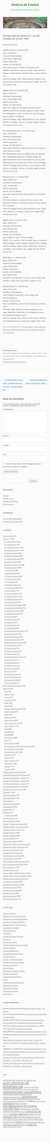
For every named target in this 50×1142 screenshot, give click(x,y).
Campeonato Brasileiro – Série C (14, 784)
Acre (6, 691)
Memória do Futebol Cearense (14, 971)
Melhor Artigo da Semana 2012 (14, 879)
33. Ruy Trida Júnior (11, 634)
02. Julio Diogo (9, 545)
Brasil (5, 689)
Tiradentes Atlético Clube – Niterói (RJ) (28, 1040)
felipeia (31, 1101)
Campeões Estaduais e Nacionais (14, 775)
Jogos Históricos (8, 867)
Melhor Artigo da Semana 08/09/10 (15, 876)
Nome (6, 436)
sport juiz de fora (26, 1119)
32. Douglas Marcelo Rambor (14, 631)
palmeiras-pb (33, 1111)
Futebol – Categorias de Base (13, 824)
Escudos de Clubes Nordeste (13, 936)
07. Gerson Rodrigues (12, 559)
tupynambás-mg (37, 1122)
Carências (6, 792)
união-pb (31, 1124)
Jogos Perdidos (8, 968)
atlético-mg (31, 1080)
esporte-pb (22, 1099)
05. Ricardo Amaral (11, 553)
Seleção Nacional (9, 893)
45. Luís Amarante (10, 668)
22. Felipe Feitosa (10, 602)
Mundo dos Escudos (10, 974)
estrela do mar (22, 1101)
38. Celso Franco (10, 648)
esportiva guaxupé (9, 1101)
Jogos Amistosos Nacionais (15, 330)
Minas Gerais (9, 726)
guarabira (8, 1103)
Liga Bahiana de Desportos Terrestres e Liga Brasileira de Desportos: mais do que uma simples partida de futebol (24, 1034)
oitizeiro (23, 1112)
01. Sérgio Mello (10, 542)
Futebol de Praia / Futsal (11, 830)
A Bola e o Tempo (9, 913)
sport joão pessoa (10, 1119)
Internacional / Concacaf (11, 853)
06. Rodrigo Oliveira (11, 556)
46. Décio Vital (9, 671)
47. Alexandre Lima (11, 674)
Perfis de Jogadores (10, 887)
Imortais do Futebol (10, 965)
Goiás (6, 715)
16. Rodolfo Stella (10, 585)
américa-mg (9, 1080)
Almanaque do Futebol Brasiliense (15, 919)
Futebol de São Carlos (11, 951)
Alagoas (7, 694)
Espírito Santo (9, 712)
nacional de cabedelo (29, 1109)
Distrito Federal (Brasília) (13, 709)
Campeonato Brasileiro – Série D (14, 787)
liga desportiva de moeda (20, 1106)
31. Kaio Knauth (10, 628)
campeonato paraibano (22, 1091)
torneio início (9, 1122)
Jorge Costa (10, 332)
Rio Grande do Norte (11, 749)
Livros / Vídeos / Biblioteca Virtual (15, 873)
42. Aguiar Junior (10, 660)
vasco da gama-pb (9, 1127)
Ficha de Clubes (8, 818)
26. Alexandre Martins (12, 614)
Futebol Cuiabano (9, 948)
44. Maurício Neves (11, 666)
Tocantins (7, 769)
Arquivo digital (8, 536)
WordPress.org (8, 504)
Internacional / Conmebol (12, 856)
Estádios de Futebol (10, 942)
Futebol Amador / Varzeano (13, 827)
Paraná (6, 735)
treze (19, 1122)
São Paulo (8, 763)
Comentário (8, 409)
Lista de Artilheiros (9, 870)
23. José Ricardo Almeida (13, 605)
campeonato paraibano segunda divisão (17, 1094)
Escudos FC (7, 939)
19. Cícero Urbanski (11, 593)
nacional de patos (11, 1111)
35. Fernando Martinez (12, 640)
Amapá (6, 697)
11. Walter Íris (9, 570)
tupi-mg (26, 1122)
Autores (6, 539)
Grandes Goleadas (9, 836)
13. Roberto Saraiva (11, 576)
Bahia (6, 703)
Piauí (6, 740)
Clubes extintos (10, 1099)
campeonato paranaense (12, 1097)
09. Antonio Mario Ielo (12, 565)
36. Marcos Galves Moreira (13, 642)
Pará (6, 729)
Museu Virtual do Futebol (12, 977)
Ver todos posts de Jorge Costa (15, 362)
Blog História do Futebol (11, 686)
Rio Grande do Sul (10, 752)
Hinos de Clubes (9, 838)
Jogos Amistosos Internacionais (14, 861)
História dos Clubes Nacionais (13, 847)
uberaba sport (18, 1124)
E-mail (6, 445)
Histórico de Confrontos (11, 850)
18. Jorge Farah (9, 591)
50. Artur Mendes (10, 683)
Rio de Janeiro (9, 743)
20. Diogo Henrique (11, 596)
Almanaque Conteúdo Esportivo (14, 916)
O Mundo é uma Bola (10, 882)
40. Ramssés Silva (10, 654)
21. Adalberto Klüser (11, 599)
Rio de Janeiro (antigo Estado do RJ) (16, 746)
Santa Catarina (9, 761)
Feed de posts (8, 498)
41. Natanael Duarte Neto (13, 657)
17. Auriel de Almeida (11, 588)
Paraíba (7, 732)
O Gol (5, 980)
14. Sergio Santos (10, 579)
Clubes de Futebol (9, 795)
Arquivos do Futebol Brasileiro (14, 922)
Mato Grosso (9, 720)
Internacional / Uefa (10, 859)
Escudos (6, 810)
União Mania (7, 994)
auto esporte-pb (16, 1083)
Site (4, 454)
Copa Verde (7, 801)
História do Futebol (25, 5)
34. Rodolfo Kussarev (11, 637)
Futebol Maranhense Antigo (13, 954)
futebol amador (40, 1101)
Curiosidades (7, 807)
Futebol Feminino (9, 833)
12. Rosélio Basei (10, 573)
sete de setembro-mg (29, 1117)
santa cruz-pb (34, 1114)
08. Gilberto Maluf (10, 562)
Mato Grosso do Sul (11, 723)
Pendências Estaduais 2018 (12, 885)
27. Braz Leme (9, 617)
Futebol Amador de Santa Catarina (15, 945)
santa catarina (19, 1114)
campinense (29, 1097)
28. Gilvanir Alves (10, 619)
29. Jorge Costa (27, 327)
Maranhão (8, 717)
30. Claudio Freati (10, 625)
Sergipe (7, 766)
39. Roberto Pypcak (11, 651)
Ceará (6, 706)
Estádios (6, 812)
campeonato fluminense (31, 1087)
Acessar (5, 496)
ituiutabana (23, 1104)
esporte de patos (34, 1099)
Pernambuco (9, 738)
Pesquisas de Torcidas (11, 890)
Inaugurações (9, 815)
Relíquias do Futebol (10, 985)
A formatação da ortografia (12, 521)
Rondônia (7, 755)
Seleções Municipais (10, 899)
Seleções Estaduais (9, 896)
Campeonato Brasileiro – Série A (14, 778)
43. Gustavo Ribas (10, 663)
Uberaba (7, 1124)
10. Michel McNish (10, 568)
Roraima (7, 758)
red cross (6, 1114)
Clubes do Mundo (9, 931)
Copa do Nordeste (9, 798)
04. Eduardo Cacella (11, 550)
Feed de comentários (10, 501)
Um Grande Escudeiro (11, 991)
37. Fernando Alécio (11, 645)
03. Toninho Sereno (11, 547)
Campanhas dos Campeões (13, 772)
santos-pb (10, 1117)
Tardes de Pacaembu (10, 988)
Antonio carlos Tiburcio (11, 1057)
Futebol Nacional (9, 957)
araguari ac (21, 1080)
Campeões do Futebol (11, 928)
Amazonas (8, 700)
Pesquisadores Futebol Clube (13, 982)
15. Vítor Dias (9, 582)
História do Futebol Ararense (13, 962)
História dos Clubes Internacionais (15, 844)
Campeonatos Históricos (12, 789)
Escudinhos (7, 933)
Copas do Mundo (9, 804)
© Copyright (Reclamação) (12, 519)
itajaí (16, 1103)
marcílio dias (11, 1109)
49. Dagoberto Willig (11, 680)
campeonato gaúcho (12, 1089)
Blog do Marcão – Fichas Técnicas (15, 925)
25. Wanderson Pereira (12, 611)
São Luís (38, 1119)
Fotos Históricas (9, 821)
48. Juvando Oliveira (11, 677)
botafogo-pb (13, 1086)
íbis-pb (19, 1127)
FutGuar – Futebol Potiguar (13, 959)
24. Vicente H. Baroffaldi (12, 608)
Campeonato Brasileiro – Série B (14, 781)
